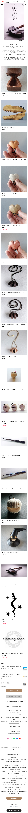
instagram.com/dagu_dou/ (14, 733)
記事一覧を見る (14, 690)
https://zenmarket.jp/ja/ (16, 714)
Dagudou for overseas (14, 696)
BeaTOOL (18, 747)
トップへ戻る (14, 798)
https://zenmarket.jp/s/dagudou (14, 706)
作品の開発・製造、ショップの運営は (8, 747)
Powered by (12, 806)
